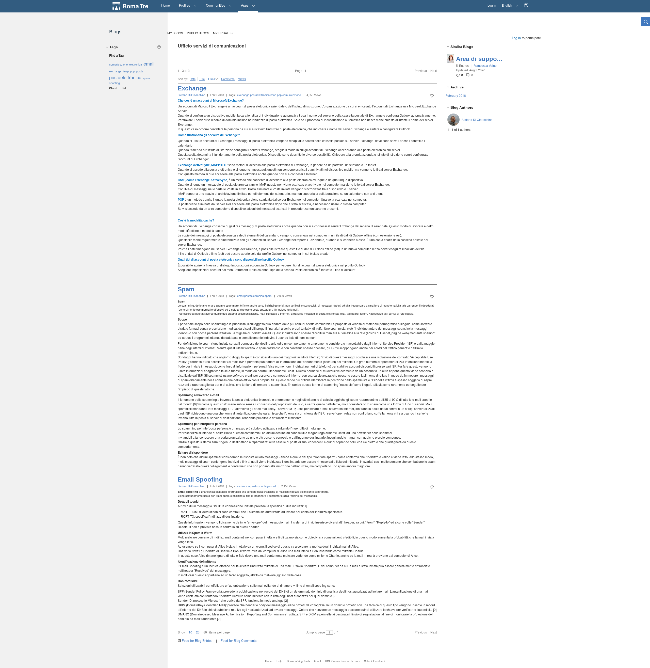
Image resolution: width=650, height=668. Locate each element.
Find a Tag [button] (116, 55)
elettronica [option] (135, 64)
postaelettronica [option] (125, 77)
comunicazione (291, 95)
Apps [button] (245, 5)
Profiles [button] (185, 5)
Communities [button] (216, 5)
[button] (526, 5)
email (240, 295)
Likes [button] (211, 79)
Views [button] (242, 79)
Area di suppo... (479, 58)
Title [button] (202, 79)
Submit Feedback (374, 661)
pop (279, 95)
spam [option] (146, 78)
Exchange (192, 88)
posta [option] (139, 71)
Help (279, 661)
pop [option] (132, 71)
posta (254, 486)
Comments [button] (228, 79)
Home (268, 661)
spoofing (263, 486)
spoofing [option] (114, 83)
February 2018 (456, 95)
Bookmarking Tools (298, 661)
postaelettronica (260, 95)
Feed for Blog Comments (238, 640)
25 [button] (198, 632)
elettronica (243, 486)
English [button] (505, 3)
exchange (243, 95)
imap (273, 95)
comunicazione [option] (118, 64)
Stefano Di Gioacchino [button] (477, 119)
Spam (186, 289)
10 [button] (190, 632)
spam (268, 295)
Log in (516, 37)
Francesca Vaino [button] (485, 66)
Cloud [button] (113, 88)
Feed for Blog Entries (197, 640)
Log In (492, 5)
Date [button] (193, 79)
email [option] (148, 63)
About (317, 661)
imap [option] (126, 71)
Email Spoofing (200, 479)
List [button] (124, 88)
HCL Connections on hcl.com (342, 661)
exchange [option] (115, 71)
